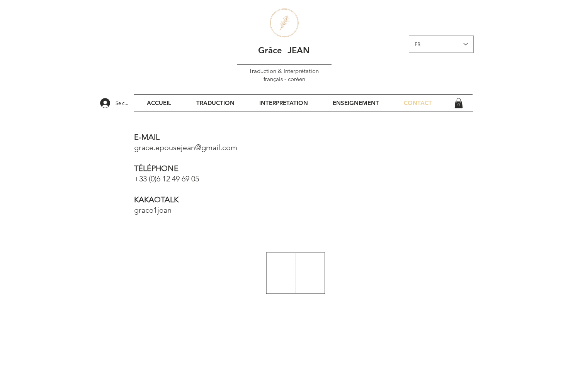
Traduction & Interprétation (284, 70)
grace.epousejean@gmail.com (185, 147)
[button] (458, 103)
